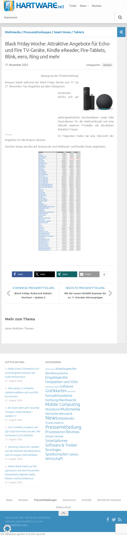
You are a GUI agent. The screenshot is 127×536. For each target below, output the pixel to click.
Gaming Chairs (52, 387)
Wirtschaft (54, 458)
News (83, 5)
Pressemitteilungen (37, 32)
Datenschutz (63, 507)
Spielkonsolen (56, 454)
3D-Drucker (50, 369)
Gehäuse (66, 386)
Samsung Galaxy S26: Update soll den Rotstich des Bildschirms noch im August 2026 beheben (23, 450)
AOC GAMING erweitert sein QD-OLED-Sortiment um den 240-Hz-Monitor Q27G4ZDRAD (23, 431)
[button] (22, 274)
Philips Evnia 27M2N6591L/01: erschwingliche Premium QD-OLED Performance (22, 372)
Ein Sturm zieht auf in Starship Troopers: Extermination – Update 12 (22, 411)
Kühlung (51, 400)
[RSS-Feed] (119, 519)
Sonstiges (53, 450)
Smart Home (62, 32)
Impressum (10, 17)
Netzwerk (65, 413)
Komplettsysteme (58, 395)
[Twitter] (113, 519)
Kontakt (86, 499)
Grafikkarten (56, 390)
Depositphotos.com (16, 525)
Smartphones (56, 440)
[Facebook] (108, 519)
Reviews (97, 5)
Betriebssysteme (56, 373)
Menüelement (34, 6)
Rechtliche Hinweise (109, 499)
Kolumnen (71, 391)
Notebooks (66, 418)
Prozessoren (55, 432)
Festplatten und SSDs (61, 382)
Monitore (52, 409)
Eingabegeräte (56, 377)
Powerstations (54, 422)
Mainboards (67, 400)
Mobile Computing (62, 404)
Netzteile (51, 413)
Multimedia (13, 32)
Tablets (78, 32)
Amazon (107, 65)
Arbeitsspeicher (66, 368)
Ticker (73, 5)
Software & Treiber (61, 445)
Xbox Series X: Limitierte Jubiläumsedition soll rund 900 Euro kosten (21, 392)
